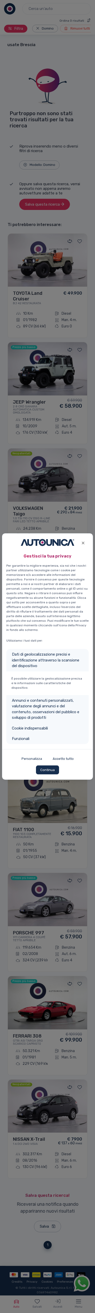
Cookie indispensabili (30, 728)
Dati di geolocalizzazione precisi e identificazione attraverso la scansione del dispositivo (45, 660)
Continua (47, 770)
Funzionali (20, 738)
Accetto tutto (63, 759)
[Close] (83, 542)
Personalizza (32, 759)
